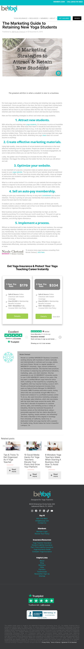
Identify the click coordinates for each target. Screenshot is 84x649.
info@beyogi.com (42, 521)
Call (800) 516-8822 (75, 2)
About (42, 561)
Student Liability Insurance (42, 545)
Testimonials (42, 572)
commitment (46, 195)
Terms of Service (55, 642)
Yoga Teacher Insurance (42, 543)
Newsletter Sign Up (42, 574)
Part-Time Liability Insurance (42, 547)
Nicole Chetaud (19, 32)
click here (41, 252)
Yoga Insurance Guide (42, 549)
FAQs (42, 567)
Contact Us (42, 523)
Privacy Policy (46, 642)
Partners (42, 569)
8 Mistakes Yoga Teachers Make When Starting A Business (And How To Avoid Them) (53, 461)
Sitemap (42, 576)
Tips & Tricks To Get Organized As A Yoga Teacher (11, 458)
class (44, 135)
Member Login (59, 2)
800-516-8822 (42, 518)
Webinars (42, 565)
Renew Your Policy (42, 534)
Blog (42, 563)
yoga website (17, 172)
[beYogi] (42, 9)
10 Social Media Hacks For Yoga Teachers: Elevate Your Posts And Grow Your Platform (32, 461)
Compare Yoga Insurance (42, 552)
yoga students (31, 124)
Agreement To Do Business (69, 642)
